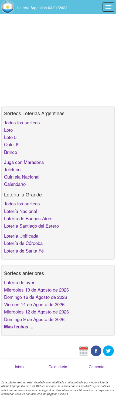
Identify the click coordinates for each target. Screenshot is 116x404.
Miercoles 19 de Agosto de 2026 (36, 289)
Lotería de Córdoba (23, 243)
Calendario (15, 183)
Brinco (10, 151)
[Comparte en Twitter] (108, 350)
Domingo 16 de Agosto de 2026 (35, 296)
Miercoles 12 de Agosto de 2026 (36, 311)
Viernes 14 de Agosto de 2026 (34, 304)
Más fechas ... (18, 326)
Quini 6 (11, 144)
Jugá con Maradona (24, 162)
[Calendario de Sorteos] (83, 350)
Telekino (12, 169)
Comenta (96, 366)
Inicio (19, 366)
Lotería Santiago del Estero (31, 225)
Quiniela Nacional (21, 176)
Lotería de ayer (19, 282)
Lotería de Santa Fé (24, 250)
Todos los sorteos (22, 122)
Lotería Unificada (21, 235)
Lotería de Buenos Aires (28, 218)
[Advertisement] (58, 60)
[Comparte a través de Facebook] (96, 350)
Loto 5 (10, 137)
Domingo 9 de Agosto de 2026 (34, 319)
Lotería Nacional (20, 211)
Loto (8, 129)
